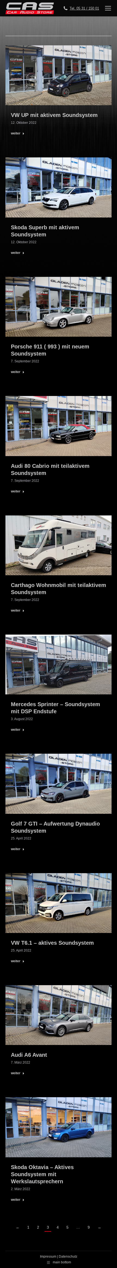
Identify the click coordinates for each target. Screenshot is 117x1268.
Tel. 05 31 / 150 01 (84, 8)
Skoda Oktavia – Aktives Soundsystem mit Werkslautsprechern (42, 1174)
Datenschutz (68, 1256)
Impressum (48, 1256)
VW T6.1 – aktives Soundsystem (52, 943)
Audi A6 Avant (29, 1055)
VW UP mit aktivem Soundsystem (54, 115)
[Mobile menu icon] (108, 8)
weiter (15, 133)
